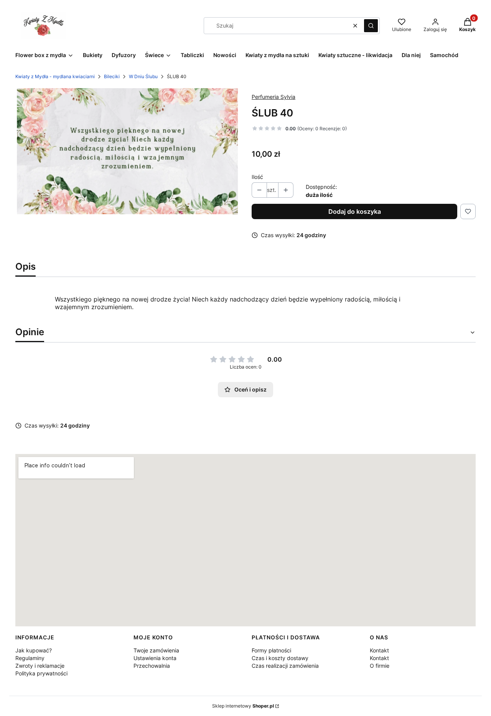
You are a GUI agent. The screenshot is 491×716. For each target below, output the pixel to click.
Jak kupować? (33, 650)
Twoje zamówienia (156, 650)
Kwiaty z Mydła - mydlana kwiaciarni (55, 76)
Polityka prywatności (41, 673)
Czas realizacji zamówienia (285, 665)
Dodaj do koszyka (354, 211)
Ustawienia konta (154, 658)
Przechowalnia (151, 665)
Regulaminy (29, 658)
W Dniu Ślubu (143, 76)
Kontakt (379, 650)
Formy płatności (271, 650)
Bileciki (112, 76)
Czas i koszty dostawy (280, 658)
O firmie (379, 665)
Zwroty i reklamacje (39, 665)
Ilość (257, 177)
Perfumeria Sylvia (273, 96)
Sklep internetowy (243, 706)
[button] (371, 25)
